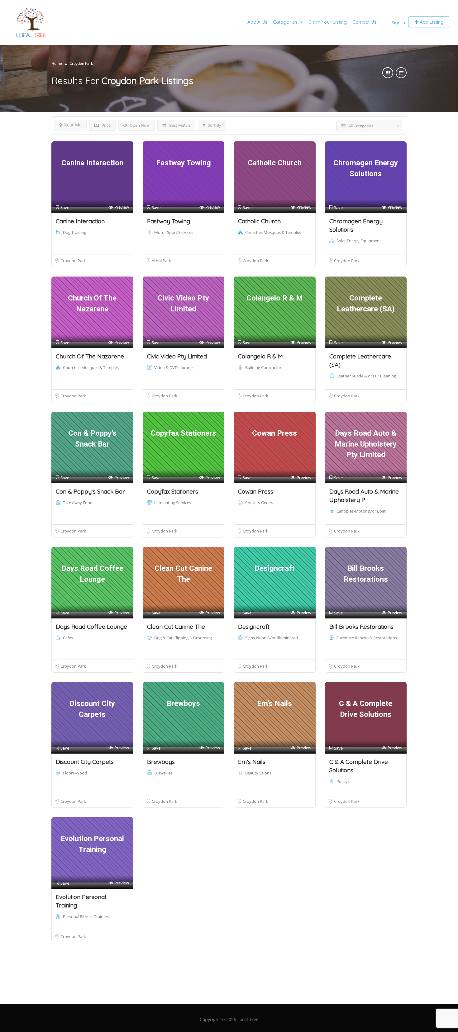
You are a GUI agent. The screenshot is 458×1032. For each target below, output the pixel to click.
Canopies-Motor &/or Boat (361, 511)
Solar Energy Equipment (358, 241)
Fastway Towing (168, 221)
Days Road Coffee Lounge (91, 626)
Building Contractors (264, 367)
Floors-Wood (75, 773)
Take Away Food (78, 502)
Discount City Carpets (85, 761)
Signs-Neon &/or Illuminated (271, 638)
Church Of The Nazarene (90, 356)
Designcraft (254, 626)
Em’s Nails (251, 761)
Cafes (68, 638)
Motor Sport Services (173, 232)
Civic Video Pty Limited (177, 356)
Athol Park (161, 260)
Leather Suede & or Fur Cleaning (366, 376)
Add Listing (431, 22)
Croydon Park (73, 260)
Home (56, 63)
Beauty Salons (258, 773)
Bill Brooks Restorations (361, 626)
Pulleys (343, 781)
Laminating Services (172, 502)
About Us (257, 22)
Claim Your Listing (327, 22)
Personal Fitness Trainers (86, 916)
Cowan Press (255, 491)
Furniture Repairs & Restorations (366, 638)
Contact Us (364, 22)
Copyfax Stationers (172, 491)
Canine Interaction (80, 221)
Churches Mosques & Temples (273, 232)
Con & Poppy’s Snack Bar (90, 491)
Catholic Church (259, 221)
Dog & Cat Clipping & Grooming (183, 638)
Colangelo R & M (260, 356)
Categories (285, 22)
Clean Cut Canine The (176, 626)
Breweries (163, 773)
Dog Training (74, 232)
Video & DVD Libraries (174, 367)
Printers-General (260, 502)
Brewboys (161, 761)
